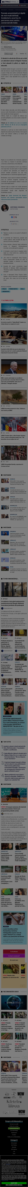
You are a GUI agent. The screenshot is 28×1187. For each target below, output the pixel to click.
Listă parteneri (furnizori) (4, 1180)
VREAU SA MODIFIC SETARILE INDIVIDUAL (14, 1184)
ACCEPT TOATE (14, 1183)
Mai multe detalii (8, 1164)
